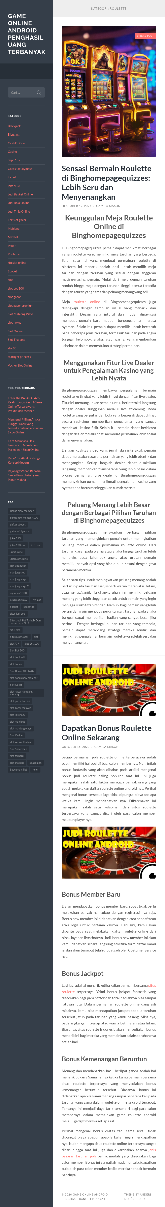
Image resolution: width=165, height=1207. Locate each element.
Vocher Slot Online (20, 365)
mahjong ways (18, 579)
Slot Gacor (16, 684)
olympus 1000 (18, 593)
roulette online (86, 301)
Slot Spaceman (18, 749)
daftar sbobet (18, 524)
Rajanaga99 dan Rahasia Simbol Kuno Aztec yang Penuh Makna (24, 475)
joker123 (14, 186)
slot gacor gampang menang (21, 693)
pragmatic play (18, 599)
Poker (12, 245)
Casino (12, 151)
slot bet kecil (17, 657)
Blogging (14, 134)
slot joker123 (18, 714)
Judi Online (16, 552)
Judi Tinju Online (19, 211)
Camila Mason (108, 206)
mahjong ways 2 (19, 586)
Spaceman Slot (18, 769)
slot (10, 279)
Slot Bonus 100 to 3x (22, 671)
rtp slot (37, 599)
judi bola (35, 545)
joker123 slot (18, 545)
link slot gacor (17, 220)
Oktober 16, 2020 (76, 746)
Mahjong (14, 228)
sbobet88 (29, 606)
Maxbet (13, 237)
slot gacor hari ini (20, 701)
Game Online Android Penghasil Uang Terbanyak (26, 34)
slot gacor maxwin (20, 707)
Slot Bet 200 (17, 650)
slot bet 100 (16, 288)
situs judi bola (18, 613)
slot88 (12, 348)
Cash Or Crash (17, 143)
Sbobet (12, 271)
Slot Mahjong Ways (20, 314)
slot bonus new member (23, 677)
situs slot (15, 630)
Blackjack (14, 126)
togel (35, 769)
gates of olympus (20, 531)
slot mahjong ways (20, 728)
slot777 (14, 643)
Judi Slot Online (19, 558)
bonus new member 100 (24, 517)
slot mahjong (17, 721)
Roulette (14, 254)
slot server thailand (21, 742)
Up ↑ (142, 1199)
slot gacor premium (20, 305)
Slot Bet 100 (32, 643)
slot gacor (14, 297)
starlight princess (19, 356)
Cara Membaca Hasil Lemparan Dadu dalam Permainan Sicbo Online (23, 445)
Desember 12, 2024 (76, 206)
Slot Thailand (16, 339)
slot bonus (16, 664)
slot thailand (17, 762)
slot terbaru (17, 755)
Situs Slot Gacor (19, 636)
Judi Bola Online (18, 203)
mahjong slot (17, 572)
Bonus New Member (22, 510)
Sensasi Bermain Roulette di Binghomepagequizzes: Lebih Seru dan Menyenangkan (107, 182)
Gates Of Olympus (20, 168)
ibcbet (12, 177)
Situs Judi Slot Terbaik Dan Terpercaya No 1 (25, 622)
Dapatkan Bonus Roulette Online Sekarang (107, 732)
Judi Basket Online (20, 194)
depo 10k (14, 160)
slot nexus (14, 322)
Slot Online (15, 331)
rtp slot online (17, 262)
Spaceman (35, 762)
